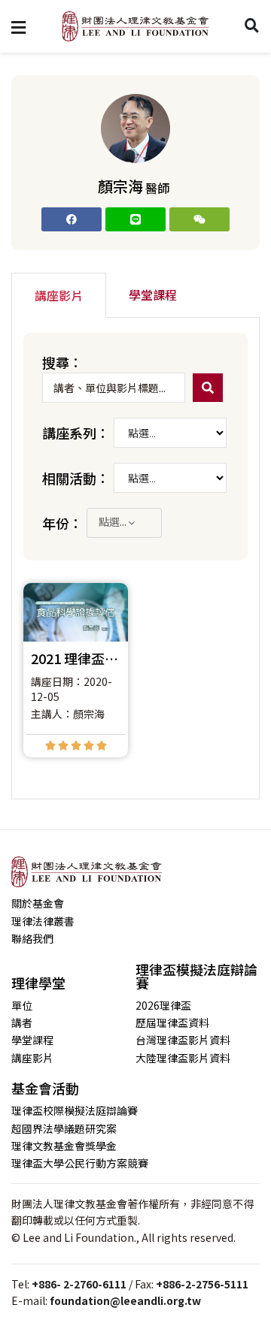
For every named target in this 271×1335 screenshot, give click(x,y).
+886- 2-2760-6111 (79, 1283)
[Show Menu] (18, 26)
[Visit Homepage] (135, 26)
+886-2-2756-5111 (202, 1283)
